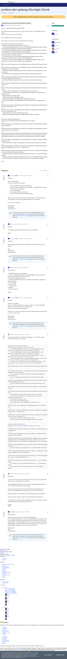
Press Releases (6, 630)
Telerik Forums (5, 4)
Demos (4, 565)
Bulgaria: (10, 592)
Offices (4, 634)
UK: (10, 589)
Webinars (4, 571)
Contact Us (5, 587)
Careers (4, 633)
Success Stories (6, 581)
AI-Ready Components (10, 555)
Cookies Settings (60, 655)
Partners (4, 573)
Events (4, 576)
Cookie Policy (17, 656)
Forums (4, 569)
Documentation (6, 566)
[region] (33, 655)
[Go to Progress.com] (4, 622)
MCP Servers (2, 555)
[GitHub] (6, 603)
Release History (6, 567)
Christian (12, 334)
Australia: (11, 593)
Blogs (4, 570)
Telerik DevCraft (3, 550)
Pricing (4, 559)
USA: (10, 588)
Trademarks (18, 649)
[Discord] (6, 605)
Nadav (4, 25)
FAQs (4, 577)
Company (5, 627)
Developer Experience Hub (8, 564)
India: (10, 590)
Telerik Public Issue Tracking (23, 215)
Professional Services (7, 572)
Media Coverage (6, 632)
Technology (5, 628)
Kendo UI (2, 552)
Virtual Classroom (6, 574)
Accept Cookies (47, 655)
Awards (4, 629)
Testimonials (5, 582)
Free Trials (5, 558)
